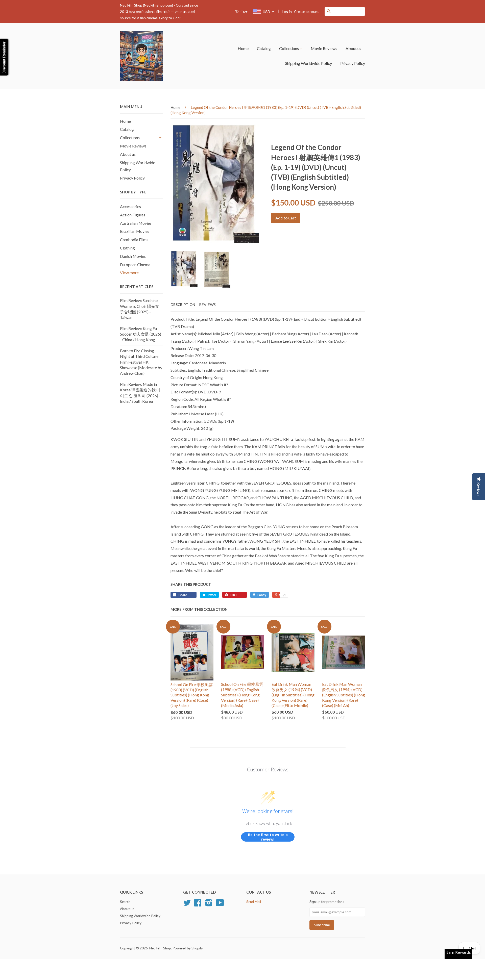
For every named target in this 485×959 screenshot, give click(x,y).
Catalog (264, 48)
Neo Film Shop (160, 948)
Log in (287, 11)
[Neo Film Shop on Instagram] (209, 904)
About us (353, 48)
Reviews (207, 304)
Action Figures (132, 214)
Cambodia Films (134, 239)
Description (183, 304)
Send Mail (253, 902)
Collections (289, 48)
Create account (306, 11)
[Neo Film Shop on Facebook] (198, 904)
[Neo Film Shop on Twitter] (187, 904)
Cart (244, 12)
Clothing (127, 247)
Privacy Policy (352, 63)
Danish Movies (133, 256)
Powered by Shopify (188, 948)
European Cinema (135, 264)
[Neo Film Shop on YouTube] (220, 904)
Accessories (130, 206)
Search (125, 902)
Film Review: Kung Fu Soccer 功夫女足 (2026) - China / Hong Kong (140, 334)
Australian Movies (136, 223)
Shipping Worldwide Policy (308, 63)
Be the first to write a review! (268, 837)
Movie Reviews (324, 48)
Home (243, 48)
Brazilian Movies (134, 231)
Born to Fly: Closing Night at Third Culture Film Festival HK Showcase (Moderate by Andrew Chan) (141, 362)
